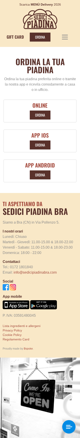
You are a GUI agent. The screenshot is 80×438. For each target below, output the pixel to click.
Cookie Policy (12, 335)
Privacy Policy (12, 330)
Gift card (15, 37)
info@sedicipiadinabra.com (35, 272)
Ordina (40, 37)
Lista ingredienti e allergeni (21, 326)
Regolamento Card (16, 339)
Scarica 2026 (40, 4)
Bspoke (28, 348)
